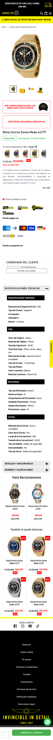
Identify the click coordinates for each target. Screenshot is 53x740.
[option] (13, 89)
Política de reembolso (26, 696)
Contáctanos (27, 682)
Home (3, 27)
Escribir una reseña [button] (26, 270)
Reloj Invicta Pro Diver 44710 (15, 507)
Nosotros (26, 644)
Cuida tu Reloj (26, 652)
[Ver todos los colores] (36, 147)
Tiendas (26, 674)
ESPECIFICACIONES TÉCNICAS (22, 288)
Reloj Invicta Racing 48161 (38, 506)
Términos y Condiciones (26, 667)
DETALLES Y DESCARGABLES (19, 463)
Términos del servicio (26, 689)
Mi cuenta (26, 659)
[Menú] (50, 13)
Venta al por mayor (26, 704)
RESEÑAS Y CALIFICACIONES (19, 470)
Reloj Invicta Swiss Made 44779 (23, 27)
